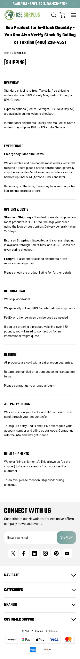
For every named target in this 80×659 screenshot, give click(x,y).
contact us (44, 331)
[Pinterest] (56, 553)
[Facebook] (24, 553)
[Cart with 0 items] (62, 15)
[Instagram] (45, 553)
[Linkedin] (34, 553)
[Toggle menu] (73, 15)
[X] (13, 553)
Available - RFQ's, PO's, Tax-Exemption (33, 4)
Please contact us (16, 385)
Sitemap (53, 631)
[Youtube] (67, 553)
